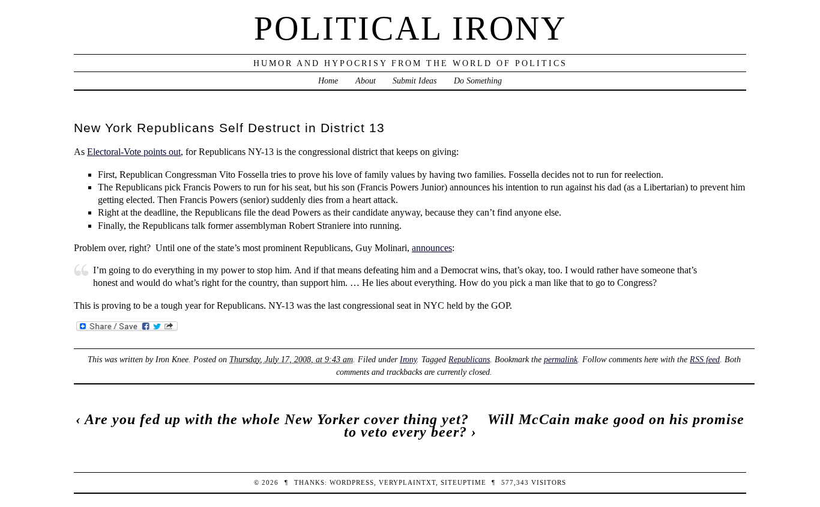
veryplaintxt (407, 482)
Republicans (469, 359)
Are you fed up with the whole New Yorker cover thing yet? (277, 419)
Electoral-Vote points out (134, 152)
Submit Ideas (414, 80)
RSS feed (705, 359)
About (365, 80)
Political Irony (410, 28)
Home (328, 80)
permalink (560, 359)
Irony (408, 359)
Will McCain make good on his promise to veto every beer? (544, 425)
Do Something (478, 80)
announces (432, 248)
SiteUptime (463, 482)
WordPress (352, 482)
